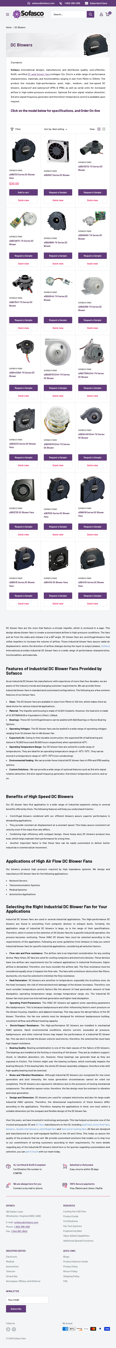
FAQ (65, 1281)
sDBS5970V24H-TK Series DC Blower (57, 446)
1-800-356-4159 (22, 1226)
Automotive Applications (22, 894)
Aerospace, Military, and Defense (23, 1281)
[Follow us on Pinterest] (14, 1329)
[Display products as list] (104, 129)
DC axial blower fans (39, 74)
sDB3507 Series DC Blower (57, 175)
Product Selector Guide (75, 1261)
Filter (18, 129)
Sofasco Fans (15, 170)
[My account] (101, 14)
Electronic (11, 1256)
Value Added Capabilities (76, 1235)
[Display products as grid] (99, 129)
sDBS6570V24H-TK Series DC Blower (57, 376)
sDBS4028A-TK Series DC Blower (22, 374)
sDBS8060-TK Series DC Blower (90, 237)
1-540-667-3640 (19, 1231)
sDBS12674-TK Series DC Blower (21, 242)
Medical (10, 1261)
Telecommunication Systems (24, 885)
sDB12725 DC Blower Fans (21, 512)
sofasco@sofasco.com (26, 1222)
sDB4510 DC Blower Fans (56, 582)
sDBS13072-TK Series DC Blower (90, 168)
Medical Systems (18, 889)
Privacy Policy (70, 1266)
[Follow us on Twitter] (8, 1329)
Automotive (12, 1266)
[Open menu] (7, 14)
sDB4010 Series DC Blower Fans (91, 584)
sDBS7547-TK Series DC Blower (20, 304)
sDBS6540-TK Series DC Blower (56, 298)
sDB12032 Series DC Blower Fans (22, 445)
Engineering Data (72, 1230)
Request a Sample (58, 192)
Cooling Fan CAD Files (74, 1211)
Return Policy (70, 1271)
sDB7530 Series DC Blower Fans (57, 515)
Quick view (23, 200)
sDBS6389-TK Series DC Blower (90, 308)
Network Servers (18, 880)
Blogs (66, 1256)
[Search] (90, 14)
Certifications (70, 1221)
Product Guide (70, 1216)
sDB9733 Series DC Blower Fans (22, 176)
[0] (107, 14)
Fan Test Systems (72, 1226)
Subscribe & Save (98, 3)
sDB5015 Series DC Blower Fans (22, 584)
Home (9, 27)
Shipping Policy (71, 1276)
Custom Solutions (19, 769)
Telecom (10, 1271)
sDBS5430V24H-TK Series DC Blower (91, 436)
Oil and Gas (12, 1276)
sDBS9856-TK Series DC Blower (55, 244)
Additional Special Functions (78, 1240)
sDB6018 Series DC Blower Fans (91, 514)
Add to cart (23, 192)
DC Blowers (20, 27)
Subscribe (16, 1308)
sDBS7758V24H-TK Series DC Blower (91, 375)
